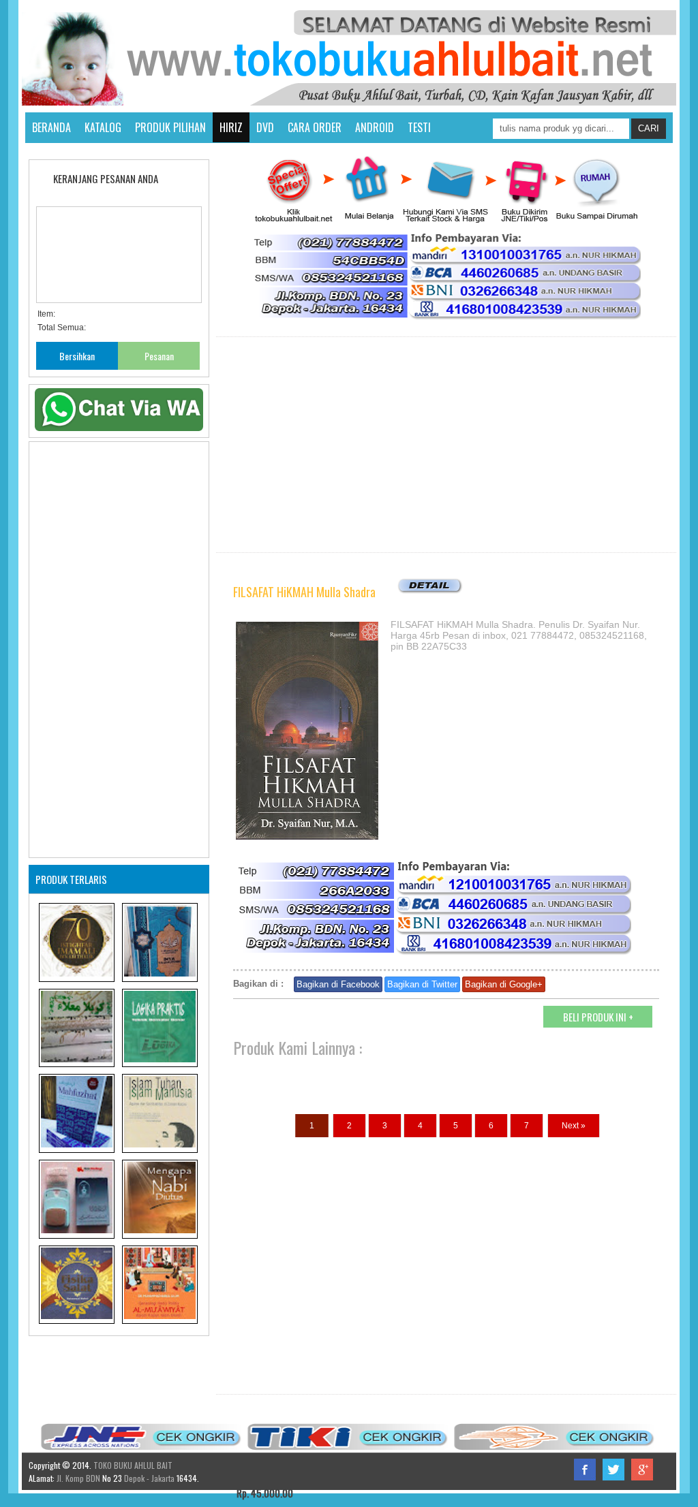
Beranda (51, 127)
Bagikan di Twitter (422, 984)
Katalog (103, 127)
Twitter (613, 1469)
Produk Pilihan (170, 127)
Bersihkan (77, 356)
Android (374, 127)
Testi (419, 127)
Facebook (585, 1469)
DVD (265, 127)
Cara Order (315, 127)
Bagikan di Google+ (504, 984)
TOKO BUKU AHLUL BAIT (132, 1465)
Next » (574, 1125)
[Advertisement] (446, 444)
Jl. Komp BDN (78, 1478)
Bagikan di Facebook (338, 984)
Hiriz (231, 127)
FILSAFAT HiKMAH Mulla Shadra (304, 592)
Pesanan (159, 356)
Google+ (642, 1469)
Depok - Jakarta (148, 1478)
